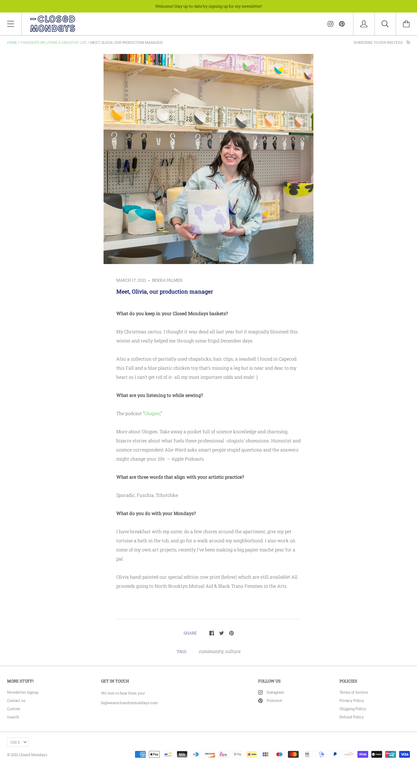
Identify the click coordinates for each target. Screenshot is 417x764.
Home (12, 42)
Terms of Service (354, 692)
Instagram (275, 692)
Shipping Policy (353, 708)
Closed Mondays (33, 754)
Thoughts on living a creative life (53, 42)
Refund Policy (352, 716)
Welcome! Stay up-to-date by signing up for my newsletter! (208, 6)
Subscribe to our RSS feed (379, 42)
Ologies (152, 413)
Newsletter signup (22, 692)
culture (233, 651)
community (211, 651)
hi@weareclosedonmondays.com (129, 702)
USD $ (15, 742)
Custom (13, 708)
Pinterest (274, 700)
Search (13, 716)
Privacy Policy (352, 700)
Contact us (16, 700)
